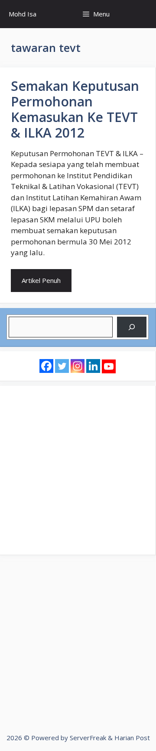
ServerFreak (88, 737)
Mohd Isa (22, 14)
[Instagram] (77, 366)
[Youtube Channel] (109, 366)
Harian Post (132, 737)
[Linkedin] (93, 366)
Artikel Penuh (41, 280)
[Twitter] (62, 366)
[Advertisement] (78, 470)
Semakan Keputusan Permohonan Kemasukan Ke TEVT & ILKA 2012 (75, 109)
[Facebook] (46, 366)
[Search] (131, 327)
